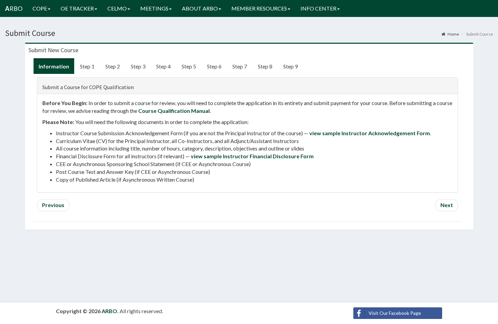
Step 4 (163, 66)
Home (453, 34)
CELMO (117, 8)
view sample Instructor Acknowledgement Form (369, 133)
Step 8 (265, 66)
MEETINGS (154, 8)
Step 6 (214, 66)
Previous (53, 205)
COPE (40, 8)
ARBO (109, 311)
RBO (13, 8)
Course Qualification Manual (174, 110)
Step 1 (87, 66)
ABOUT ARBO (200, 8)
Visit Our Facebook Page (395, 313)
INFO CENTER (318, 8)
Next (446, 205)
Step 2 (112, 66)
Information (54, 66)
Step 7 (239, 66)
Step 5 (189, 66)
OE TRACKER (77, 8)
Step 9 (290, 66)
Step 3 (138, 66)
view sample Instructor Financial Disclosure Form (252, 156)
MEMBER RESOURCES (259, 8)
